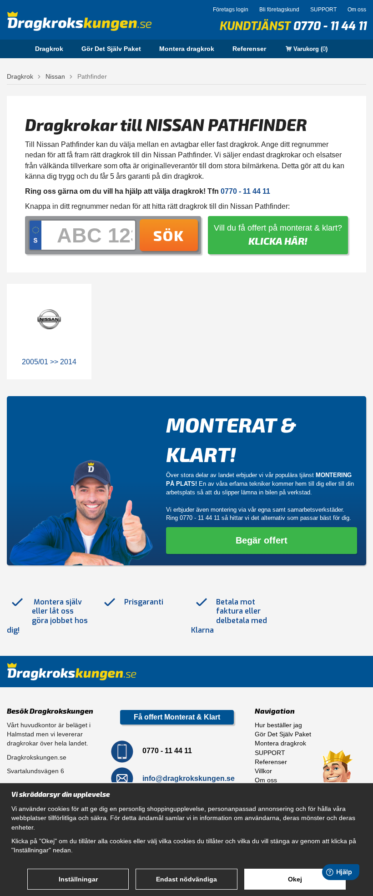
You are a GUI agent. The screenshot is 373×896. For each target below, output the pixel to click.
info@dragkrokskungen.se (188, 778)
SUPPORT (323, 9)
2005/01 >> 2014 (49, 362)
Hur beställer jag (278, 725)
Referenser (249, 48)
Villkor (263, 771)
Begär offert (261, 540)
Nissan (55, 76)
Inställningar (78, 879)
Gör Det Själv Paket (111, 48)
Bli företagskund (279, 9)
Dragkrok (49, 48)
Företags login (230, 9)
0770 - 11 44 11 (329, 26)
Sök (168, 235)
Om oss (357, 9)
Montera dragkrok (186, 48)
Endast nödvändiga (186, 879)
